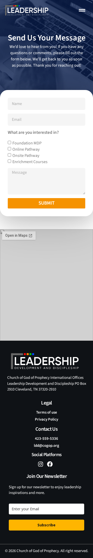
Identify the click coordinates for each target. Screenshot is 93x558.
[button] (82, 10)
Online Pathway (26, 149)
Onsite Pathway (25, 155)
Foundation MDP (27, 143)
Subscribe (46, 524)
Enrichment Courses (30, 162)
